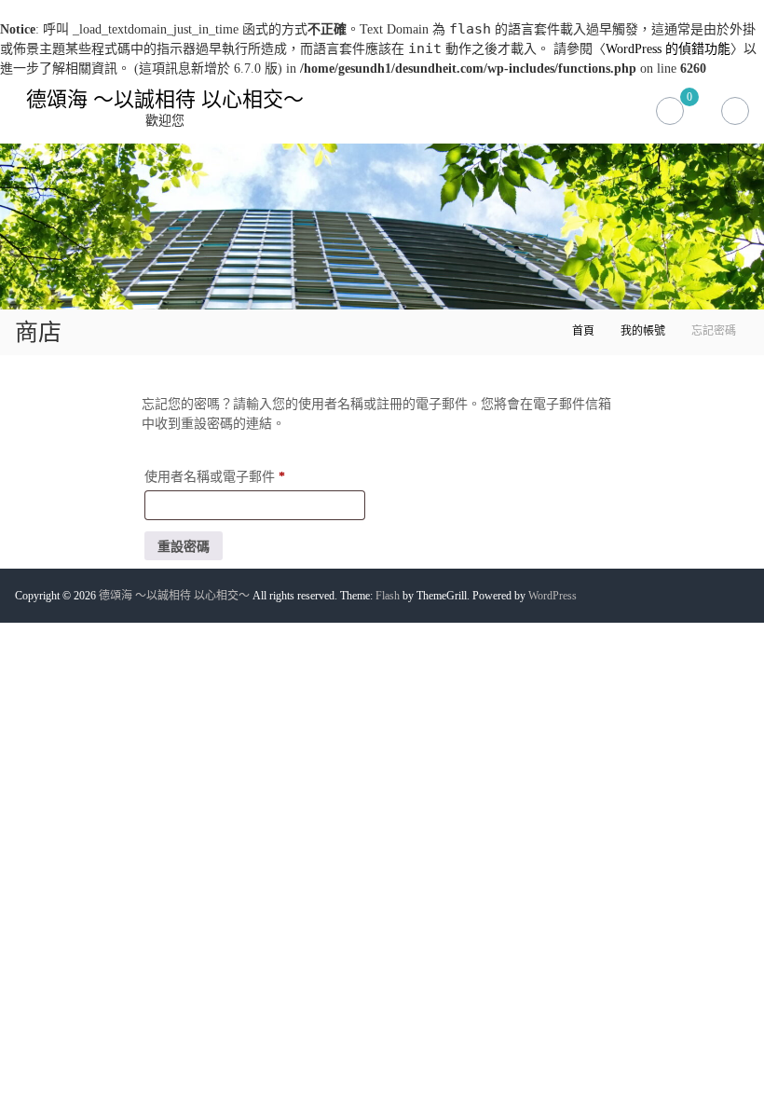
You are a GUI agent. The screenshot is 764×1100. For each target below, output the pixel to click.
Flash (387, 595)
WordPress (552, 595)
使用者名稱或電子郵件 (220, 479)
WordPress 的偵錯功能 (668, 49)
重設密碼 (183, 546)
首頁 (583, 330)
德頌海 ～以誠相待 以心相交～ (165, 99)
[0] (669, 104)
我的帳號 (643, 330)
